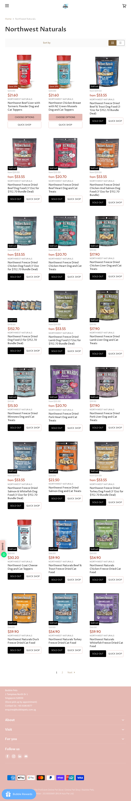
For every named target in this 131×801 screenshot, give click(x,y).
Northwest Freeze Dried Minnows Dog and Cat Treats (23, 417)
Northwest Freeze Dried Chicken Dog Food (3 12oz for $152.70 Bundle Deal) (23, 266)
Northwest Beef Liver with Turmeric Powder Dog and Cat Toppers (24, 106)
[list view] (121, 43)
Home (8, 18)
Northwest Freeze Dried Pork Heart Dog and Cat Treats (63, 417)
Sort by (46, 42)
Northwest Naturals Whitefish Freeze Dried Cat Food (106, 643)
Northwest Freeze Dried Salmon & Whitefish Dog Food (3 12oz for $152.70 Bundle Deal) (23, 493)
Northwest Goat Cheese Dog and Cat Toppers (23, 567)
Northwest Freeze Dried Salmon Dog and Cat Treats (65, 489)
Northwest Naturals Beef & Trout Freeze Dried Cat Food (65, 569)
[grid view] (112, 43)
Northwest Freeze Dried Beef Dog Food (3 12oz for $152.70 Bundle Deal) (23, 188)
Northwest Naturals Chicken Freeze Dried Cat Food (105, 569)
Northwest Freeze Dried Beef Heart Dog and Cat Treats (63, 188)
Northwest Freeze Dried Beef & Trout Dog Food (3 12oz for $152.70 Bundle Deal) (105, 108)
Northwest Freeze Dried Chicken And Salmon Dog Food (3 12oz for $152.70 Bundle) (105, 190)
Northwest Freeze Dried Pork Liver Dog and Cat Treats (105, 417)
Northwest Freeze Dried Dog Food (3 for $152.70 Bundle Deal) (23, 340)
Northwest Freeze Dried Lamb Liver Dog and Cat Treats (105, 340)
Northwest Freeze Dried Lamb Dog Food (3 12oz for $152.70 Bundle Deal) (65, 340)
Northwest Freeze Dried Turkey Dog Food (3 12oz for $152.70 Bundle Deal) (106, 491)
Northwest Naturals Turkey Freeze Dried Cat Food (65, 641)
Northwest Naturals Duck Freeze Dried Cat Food (23, 641)
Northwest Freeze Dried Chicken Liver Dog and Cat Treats (106, 265)
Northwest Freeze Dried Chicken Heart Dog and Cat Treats (65, 266)
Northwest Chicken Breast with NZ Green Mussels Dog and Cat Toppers (65, 106)
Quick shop (24, 124)
